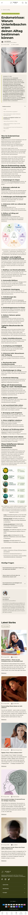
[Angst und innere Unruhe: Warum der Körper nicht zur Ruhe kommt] (13, 843)
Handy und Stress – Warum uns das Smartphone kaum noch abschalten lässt (12, 671)
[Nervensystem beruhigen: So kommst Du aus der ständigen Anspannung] (13, 796)
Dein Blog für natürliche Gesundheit (10, 13)
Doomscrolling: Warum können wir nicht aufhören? (11, 719)
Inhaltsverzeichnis (6, 106)
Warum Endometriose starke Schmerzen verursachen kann (11, 114)
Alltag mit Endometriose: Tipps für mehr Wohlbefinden (11, 124)
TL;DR (4, 109)
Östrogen (21, 282)
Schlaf (25, 408)
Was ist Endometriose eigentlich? (10, 111)
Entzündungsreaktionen (15, 181)
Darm (12, 145)
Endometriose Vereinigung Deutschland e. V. (13, 566)
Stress (2, 422)
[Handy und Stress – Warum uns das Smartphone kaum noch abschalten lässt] (13, 654)
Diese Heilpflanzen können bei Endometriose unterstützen (12, 128)
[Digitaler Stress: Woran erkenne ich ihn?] (13, 748)
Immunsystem (21, 300)
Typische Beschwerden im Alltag (10, 121)
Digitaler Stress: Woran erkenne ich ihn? (11, 765)
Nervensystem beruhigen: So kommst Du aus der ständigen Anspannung (13, 813)
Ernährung (3, 432)
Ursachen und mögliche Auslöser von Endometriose (12, 118)
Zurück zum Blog (6, 9)
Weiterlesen (3, 686)
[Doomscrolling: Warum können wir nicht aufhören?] (13, 701)
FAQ (4, 131)
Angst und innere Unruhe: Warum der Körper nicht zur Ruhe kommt (13, 860)
